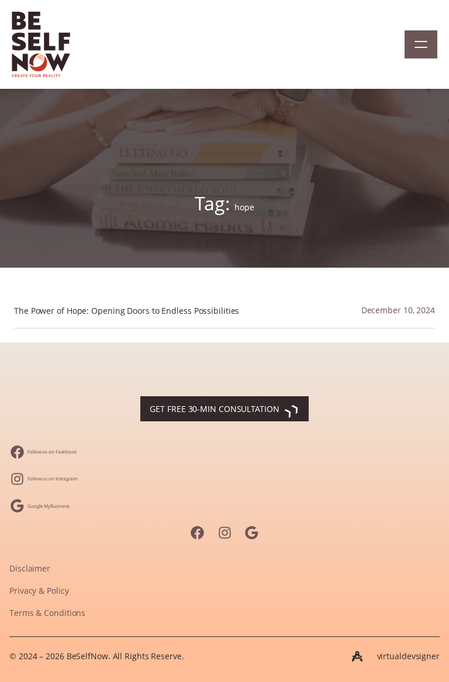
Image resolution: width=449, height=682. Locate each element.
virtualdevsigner (408, 656)
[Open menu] (421, 44)
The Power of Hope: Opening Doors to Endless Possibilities (126, 311)
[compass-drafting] (357, 656)
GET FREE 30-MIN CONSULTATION (214, 408)
